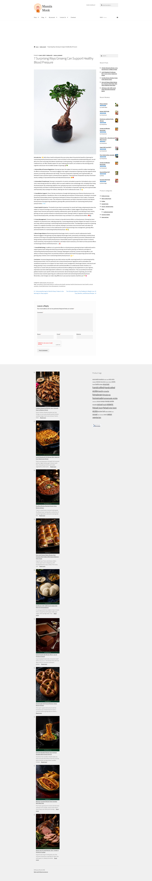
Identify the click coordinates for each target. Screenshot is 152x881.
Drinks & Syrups (105, 196)
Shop (35, 17)
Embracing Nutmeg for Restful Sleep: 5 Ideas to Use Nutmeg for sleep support (49, 292)
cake (107, 379)
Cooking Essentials (108, 212)
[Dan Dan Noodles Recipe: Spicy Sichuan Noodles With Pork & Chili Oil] (48, 733)
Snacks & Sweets (106, 214)
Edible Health (43, 47)
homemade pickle (110, 398)
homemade (97, 398)
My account (52, 17)
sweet (105, 414)
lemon (98, 401)
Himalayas (106, 395)
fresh (93, 384)
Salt (103, 411)
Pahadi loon (97, 407)
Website (78, 334)
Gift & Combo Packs (106, 198)
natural (100, 404)
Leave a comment (58, 55)
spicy (113, 411)
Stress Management (53, 286)
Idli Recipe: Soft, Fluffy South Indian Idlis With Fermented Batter (109, 89)
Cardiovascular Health (59, 284)
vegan (109, 414)
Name (39, 334)
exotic (113, 382)
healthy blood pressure (76, 284)
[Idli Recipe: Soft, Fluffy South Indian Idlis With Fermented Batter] (48, 586)
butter (105, 379)
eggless (110, 381)
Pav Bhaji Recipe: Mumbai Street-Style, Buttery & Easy (110, 78)
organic (110, 404)
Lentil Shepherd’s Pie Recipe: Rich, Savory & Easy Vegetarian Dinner (109, 73)
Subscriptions (105, 217)
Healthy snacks (103, 391)
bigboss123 (49, 55)
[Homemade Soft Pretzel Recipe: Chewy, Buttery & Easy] (48, 684)
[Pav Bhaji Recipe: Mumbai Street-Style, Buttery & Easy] (48, 487)
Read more (43, 417)
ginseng (68, 284)
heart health (85, 284)
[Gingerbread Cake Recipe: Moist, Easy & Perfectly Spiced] (48, 635)
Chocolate (94, 381)
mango (103, 401)
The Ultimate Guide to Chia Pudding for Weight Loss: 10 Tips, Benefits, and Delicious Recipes (81, 292)
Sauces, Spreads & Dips (107, 206)
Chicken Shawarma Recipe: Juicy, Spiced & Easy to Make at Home (110, 68)
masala (94, 404)
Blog (42, 17)
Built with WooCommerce (41, 872)
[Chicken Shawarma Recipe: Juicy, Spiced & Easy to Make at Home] (48, 389)
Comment (40, 312)
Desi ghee (103, 382)
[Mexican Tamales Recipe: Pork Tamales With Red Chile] (48, 782)
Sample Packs (105, 204)
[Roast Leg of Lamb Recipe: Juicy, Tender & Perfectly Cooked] (48, 831)
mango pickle (109, 401)
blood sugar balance (49, 284)
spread (94, 414)
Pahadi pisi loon (110, 407)
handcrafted (98, 387)
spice (106, 411)
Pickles (103, 201)
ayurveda (95, 379)
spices (110, 411)
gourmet (106, 384)
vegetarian (96, 417)
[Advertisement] (76, 32)
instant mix (94, 401)
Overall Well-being (43, 286)
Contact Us (63, 17)
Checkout (73, 17)
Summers (101, 414)
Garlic (97, 384)
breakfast (101, 379)
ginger (101, 384)
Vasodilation (62, 286)
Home (37, 47)
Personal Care (50, 282)
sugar (99, 414)
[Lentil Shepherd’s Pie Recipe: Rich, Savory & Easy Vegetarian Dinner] (48, 438)
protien (100, 411)
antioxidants (40, 284)
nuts (104, 404)
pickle (95, 411)
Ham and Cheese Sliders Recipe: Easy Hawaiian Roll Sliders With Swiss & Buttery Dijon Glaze (109, 83)
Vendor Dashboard (90, 5)
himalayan (97, 394)
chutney (98, 382)
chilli (110, 379)
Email (59, 334)
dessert (107, 381)
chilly (112, 379)
